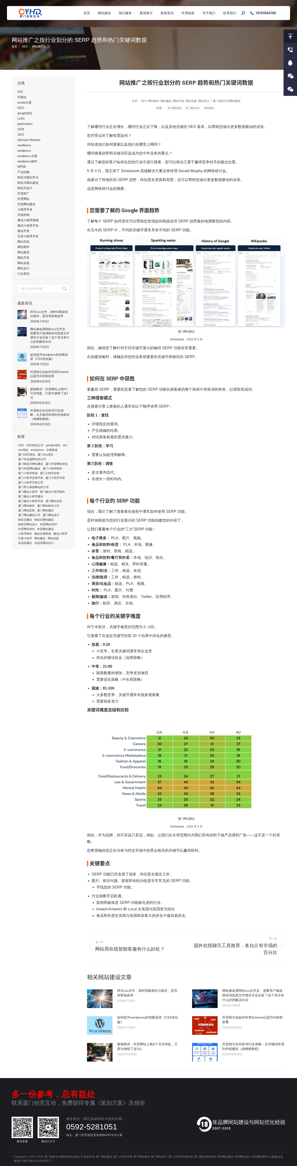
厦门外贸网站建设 (29, 468)
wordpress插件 (27, 161)
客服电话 (290, 49)
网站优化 (23, 241)
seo (65, 445)
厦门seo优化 (45, 454)
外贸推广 (23, 193)
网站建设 (166, 101)
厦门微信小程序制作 (52, 491)
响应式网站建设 (28, 182)
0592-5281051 (91, 1126)
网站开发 (178, 101)
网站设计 (203, 101)
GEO (20, 108)
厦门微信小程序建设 (30, 496)
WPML (21, 166)
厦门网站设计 (193, 108)
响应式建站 (25, 519)
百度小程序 (25, 538)
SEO (144, 101)
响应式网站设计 (28, 524)
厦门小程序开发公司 (30, 482)
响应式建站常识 (28, 177)
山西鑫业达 (276, 1156)
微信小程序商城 (28, 220)
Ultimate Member (28, 140)
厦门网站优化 (53, 501)
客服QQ (290, 62)
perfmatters (25, 124)
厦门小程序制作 (52, 468)
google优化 (24, 113)
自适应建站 (25, 543)
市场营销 (23, 215)
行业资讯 (23, 273)
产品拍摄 (23, 172)
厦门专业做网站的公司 (32, 459)
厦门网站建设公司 (29, 515)
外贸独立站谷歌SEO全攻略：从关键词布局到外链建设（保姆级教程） (253, 1046)
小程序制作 (25, 533)
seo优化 (23, 450)
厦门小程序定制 (49, 473)
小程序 (290, 76)
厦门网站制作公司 (48, 505)
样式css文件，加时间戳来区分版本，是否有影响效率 (147, 993)
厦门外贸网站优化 (56, 464)
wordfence (24, 145)
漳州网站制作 (260, 1156)
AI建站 (21, 97)
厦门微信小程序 (28, 491)
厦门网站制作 (26, 505)
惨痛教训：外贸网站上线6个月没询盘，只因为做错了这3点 (147, 1046)
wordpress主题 (27, 156)
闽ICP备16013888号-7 (37, 1161)
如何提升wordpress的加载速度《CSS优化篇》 (147, 1019)
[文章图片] (100, 998)
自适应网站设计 (44, 543)
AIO (20, 92)
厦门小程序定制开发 (30, 477)
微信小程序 (60, 533)
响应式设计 (24, 188)
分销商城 (51, 450)
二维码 (290, 89)
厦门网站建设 (175, 108)
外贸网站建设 (26, 204)
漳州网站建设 (225, 1156)
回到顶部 (290, 36)
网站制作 (153, 101)
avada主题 (24, 102)
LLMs (21, 118)
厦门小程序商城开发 (180, 1156)
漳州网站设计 (242, 1156)
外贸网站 (23, 199)
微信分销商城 (42, 533)
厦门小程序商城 (28, 473)
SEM (20, 129)
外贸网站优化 (26, 529)
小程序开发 (24, 209)
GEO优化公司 (35, 445)
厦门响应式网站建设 (30, 464)
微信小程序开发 (28, 225)
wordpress (24, 150)
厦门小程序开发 (55, 477)
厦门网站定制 (26, 510)
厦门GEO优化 (26, 454)
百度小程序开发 (28, 236)
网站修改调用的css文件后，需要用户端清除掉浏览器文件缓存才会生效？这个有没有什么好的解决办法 (253, 995)
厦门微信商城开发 (205, 1156)
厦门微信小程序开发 (30, 501)
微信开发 (23, 231)
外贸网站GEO (48, 524)
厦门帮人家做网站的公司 (33, 487)
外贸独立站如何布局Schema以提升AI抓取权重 (252, 1019)
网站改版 (191, 101)
